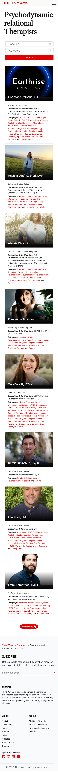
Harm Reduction (29, 340)
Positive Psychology (33, 128)
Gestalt (11, 123)
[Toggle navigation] (54, 3)
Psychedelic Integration (18, 131)
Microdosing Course (38, 721)
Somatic (20, 134)
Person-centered (28, 126)
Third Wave (8, 645)
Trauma (11, 283)
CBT (24, 117)
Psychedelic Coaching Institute (39, 729)
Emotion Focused (40, 532)
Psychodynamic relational (36, 207)
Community (7, 724)
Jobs (4, 735)
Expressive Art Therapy (38, 120)
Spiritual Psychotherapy (27, 136)
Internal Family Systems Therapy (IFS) (24, 199)
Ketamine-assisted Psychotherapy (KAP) (25, 202)
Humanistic (27, 123)
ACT (19, 117)
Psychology (13, 424)
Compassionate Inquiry (37, 117)
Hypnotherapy (43, 340)
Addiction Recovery (25, 402)
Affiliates (6, 739)
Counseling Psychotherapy (29, 196)
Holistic (18, 123)
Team (4, 728)
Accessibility (8, 742)
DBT (30, 532)
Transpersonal (27, 139)
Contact (5, 746)
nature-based (14, 126)
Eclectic (17, 120)
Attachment (22, 337)
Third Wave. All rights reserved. (31, 767)
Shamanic (43, 546)
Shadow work (25, 424)
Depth (10, 120)
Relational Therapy (25, 277)
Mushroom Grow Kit (38, 724)
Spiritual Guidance (23, 613)
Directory (22, 645)
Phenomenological (16, 128)
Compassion (41, 405)
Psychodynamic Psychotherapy (21, 275)
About (5, 721)
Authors (5, 731)
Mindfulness (38, 123)
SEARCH (29, 57)
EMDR (24, 120)
